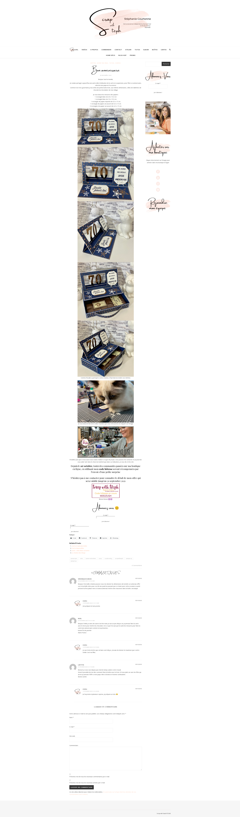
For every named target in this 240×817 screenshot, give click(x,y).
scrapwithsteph (119, 558)
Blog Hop (122, 55)
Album (146, 50)
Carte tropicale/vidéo (79, 546)
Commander (106, 50)
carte (81, 558)
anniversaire (74, 558)
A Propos (94, 50)
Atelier (128, 50)
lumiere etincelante (91, 558)
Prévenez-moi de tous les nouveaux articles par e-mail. (87, 783)
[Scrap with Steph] (120, 23)
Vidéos (84, 50)
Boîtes (155, 50)
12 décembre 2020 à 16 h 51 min (91, 603)
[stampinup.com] (158, 118)
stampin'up (74, 561)
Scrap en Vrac (102, 63)
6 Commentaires (137, 565)
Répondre (138, 578)
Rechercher (166, 64)
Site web (72, 736)
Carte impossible (78, 548)
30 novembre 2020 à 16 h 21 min (86, 620)
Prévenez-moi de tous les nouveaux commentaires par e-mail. (89, 776)
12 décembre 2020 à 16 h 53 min (91, 647)
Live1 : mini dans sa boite (80, 550)
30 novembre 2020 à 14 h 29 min (86, 581)
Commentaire (73, 745)
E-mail (105, 515)
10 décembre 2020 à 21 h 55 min (86, 667)
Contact (118, 50)
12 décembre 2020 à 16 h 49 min (91, 691)
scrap (100, 558)
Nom (71, 717)
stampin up (129, 558)
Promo (132, 55)
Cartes (163, 50)
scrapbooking (108, 558)
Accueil (75, 50)
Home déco (110, 55)
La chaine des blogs (78, 553)
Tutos (137, 50)
